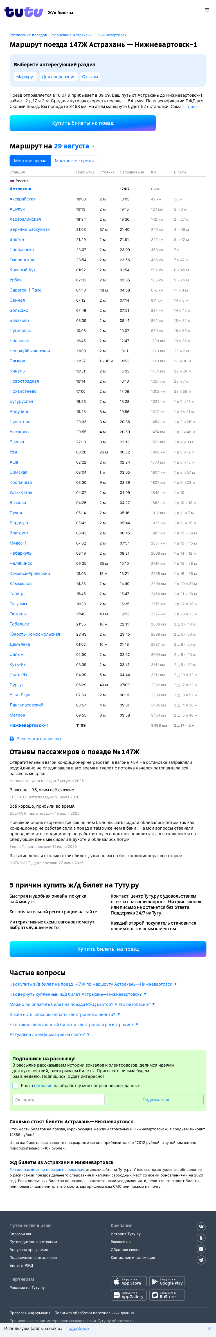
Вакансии (119, 1241)
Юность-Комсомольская (35, 634)
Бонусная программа (29, 1249)
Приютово (20, 421)
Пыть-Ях (18, 674)
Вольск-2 (19, 310)
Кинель (17, 371)
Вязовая (18, 502)
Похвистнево (23, 391)
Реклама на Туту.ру (27, 1287)
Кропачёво (21, 482)
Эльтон (17, 239)
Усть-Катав (21, 492)
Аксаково (19, 431)
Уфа (13, 452)
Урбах (15, 280)
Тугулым (18, 603)
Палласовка (22, 249)
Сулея (16, 512)
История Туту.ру (126, 1234)
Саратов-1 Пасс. (26, 290)
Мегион (17, 715)
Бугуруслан (21, 401)
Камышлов (21, 583)
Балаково (19, 320)
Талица (17, 593)
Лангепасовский (26, 705)
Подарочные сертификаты (33, 1257)
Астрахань (21, 188)
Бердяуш (19, 522)
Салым (17, 654)
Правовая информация (30, 1313)
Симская (18, 472)
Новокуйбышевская (30, 350)
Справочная (20, 1234)
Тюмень (18, 613)
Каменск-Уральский (30, 573)
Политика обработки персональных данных (94, 1313)
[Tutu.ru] (23, 12)
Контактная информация (133, 1257)
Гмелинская (22, 259)
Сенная (17, 300)
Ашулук (17, 209)
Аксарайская (22, 199)
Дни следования (58, 76)
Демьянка (20, 644)
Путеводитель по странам (33, 1241)
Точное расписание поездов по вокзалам (47, 1169)
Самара (17, 360)
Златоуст (19, 533)
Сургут (17, 684)
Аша (14, 462)
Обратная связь (125, 1249)
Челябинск (21, 563)
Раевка (17, 441)
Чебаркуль (21, 553)
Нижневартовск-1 (29, 725)
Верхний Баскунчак (30, 229)
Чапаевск (19, 340)
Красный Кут (23, 269)
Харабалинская (25, 219)
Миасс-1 (18, 543)
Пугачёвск (20, 330)
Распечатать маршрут (39, 738)
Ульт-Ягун (20, 694)
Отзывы (90, 76)
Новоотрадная (24, 381)
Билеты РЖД (21, 1265)
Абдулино (20, 411)
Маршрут (25, 76)
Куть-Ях (18, 664)
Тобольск (19, 624)
